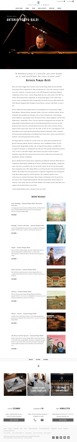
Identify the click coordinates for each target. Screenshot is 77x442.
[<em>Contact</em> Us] (42, 421)
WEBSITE (31, 359)
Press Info (16, 428)
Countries (69, 1)
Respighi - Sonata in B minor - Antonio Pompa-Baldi (27, 225)
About (5, 428)
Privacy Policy (7, 433)
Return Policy (47, 433)
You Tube (38, 359)
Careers (59, 8)
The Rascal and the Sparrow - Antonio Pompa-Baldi (27, 336)
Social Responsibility (44, 428)
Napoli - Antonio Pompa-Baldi (20, 247)
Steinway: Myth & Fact (9, 430)
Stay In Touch (63, 420)
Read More (14, 215)
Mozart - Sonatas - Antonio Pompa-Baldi (24, 314)
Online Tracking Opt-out (18, 433)
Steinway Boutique (33, 428)
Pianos (27, 8)
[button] (64, 1)
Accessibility (28, 433)
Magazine (65, 428)
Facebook (45, 359)
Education (51, 8)
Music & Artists (42, 8)
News (21, 428)
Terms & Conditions (38, 433)
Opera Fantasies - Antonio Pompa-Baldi (23, 269)
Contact (10, 428)
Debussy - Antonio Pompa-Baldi (21, 291)
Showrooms (60, 1)
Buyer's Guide (19, 8)
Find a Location (14, 420)
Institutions (54, 428)
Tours (25, 428)
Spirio (33, 8)
